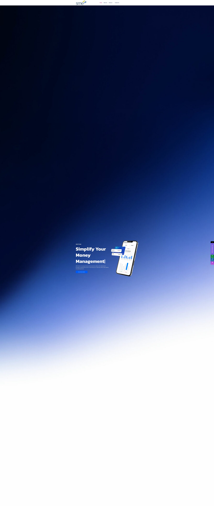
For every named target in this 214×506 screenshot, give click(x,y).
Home (101, 2)
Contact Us (117, 2)
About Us (105, 2)
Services (110, 2)
